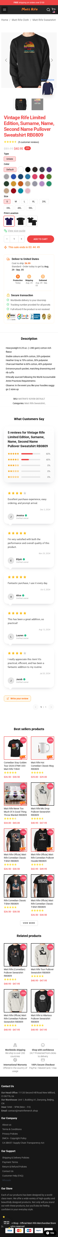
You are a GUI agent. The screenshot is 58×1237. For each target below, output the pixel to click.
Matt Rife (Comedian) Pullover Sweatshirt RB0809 (14, 972)
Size (6, 196)
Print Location (11, 213)
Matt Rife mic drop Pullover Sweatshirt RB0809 (40, 811)
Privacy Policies (10, 1133)
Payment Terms (10, 1162)
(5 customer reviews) (28, 142)
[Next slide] (51, 60)
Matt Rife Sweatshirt (44, 19)
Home (4, 19)
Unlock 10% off (6, 1222)
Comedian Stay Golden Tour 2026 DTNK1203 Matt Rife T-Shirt (15, 765)
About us (6, 1124)
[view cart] (53, 10)
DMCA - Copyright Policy (14, 1138)
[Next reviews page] (51, 707)
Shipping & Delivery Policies (15, 1157)
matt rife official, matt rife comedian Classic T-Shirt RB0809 (15, 857)
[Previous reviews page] (36, 707)
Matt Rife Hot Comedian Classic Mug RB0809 (42, 765)
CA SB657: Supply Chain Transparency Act (23, 1142)
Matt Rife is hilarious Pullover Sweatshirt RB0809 (41, 1018)
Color (6, 164)
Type (6, 153)
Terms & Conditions (12, 1129)
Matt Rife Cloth (20, 19)
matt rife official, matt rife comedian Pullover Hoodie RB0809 (42, 857)
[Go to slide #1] (20, 104)
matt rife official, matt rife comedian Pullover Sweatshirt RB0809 (15, 1018)
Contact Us (7, 1171)
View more (29, 923)
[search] (48, 10)
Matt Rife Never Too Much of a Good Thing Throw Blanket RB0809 (15, 811)
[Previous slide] (6, 60)
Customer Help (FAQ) (12, 1175)
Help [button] (52, 1233)
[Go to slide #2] (37, 104)
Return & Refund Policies (14, 1166)
